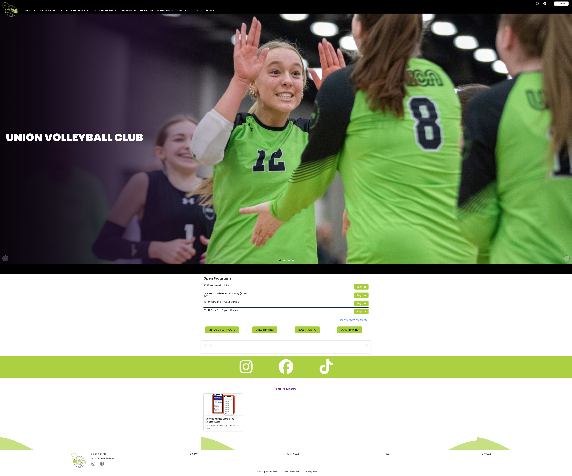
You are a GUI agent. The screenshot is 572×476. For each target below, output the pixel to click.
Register (361, 286)
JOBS (386, 454)
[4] (293, 260)
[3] (289, 260)
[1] (280, 260)
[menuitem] (30, 10)
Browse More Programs (353, 319)
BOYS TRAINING (307, 330)
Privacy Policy (312, 472)
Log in (561, 3)
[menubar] (120, 10)
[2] (284, 260)
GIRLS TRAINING (265, 330)
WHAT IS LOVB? (293, 454)
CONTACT (194, 454)
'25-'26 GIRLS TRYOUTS (222, 330)
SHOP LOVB (486, 454)
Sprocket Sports (270, 472)
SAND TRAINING (350, 330)
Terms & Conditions (291, 472)
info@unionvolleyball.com (103, 458)
